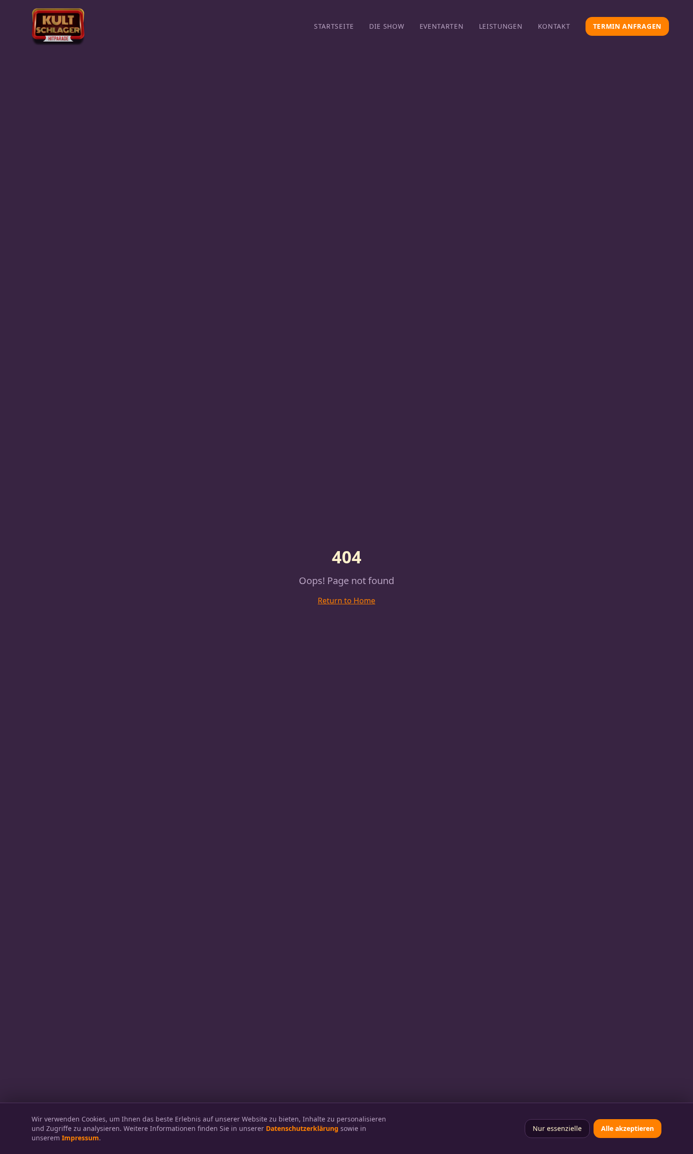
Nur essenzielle (557, 1128)
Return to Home (346, 600)
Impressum (80, 1137)
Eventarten (442, 26)
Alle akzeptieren (627, 1128)
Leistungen (501, 26)
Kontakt (554, 26)
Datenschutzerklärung (302, 1128)
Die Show (386, 26)
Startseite (334, 26)
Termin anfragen (627, 26)
